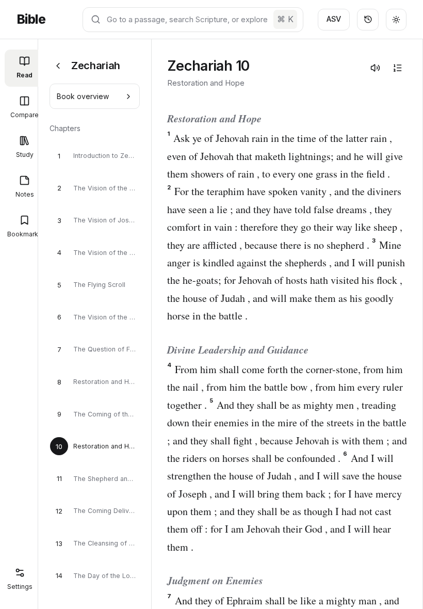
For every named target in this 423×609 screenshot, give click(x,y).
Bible (31, 19)
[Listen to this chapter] (375, 67)
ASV (334, 18)
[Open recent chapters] (368, 19)
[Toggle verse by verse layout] (397, 67)
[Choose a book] (58, 66)
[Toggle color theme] (396, 19)
